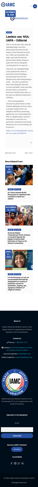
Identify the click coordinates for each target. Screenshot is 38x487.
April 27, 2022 (8, 254)
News (9, 32)
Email (17, 423)
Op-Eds (17, 189)
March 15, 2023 (9, 169)
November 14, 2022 (11, 208)
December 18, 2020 (10, 13)
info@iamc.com (24, 354)
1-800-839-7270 (21, 342)
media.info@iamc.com (23, 357)
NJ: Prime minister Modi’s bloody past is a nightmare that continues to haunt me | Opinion (19, 196)
